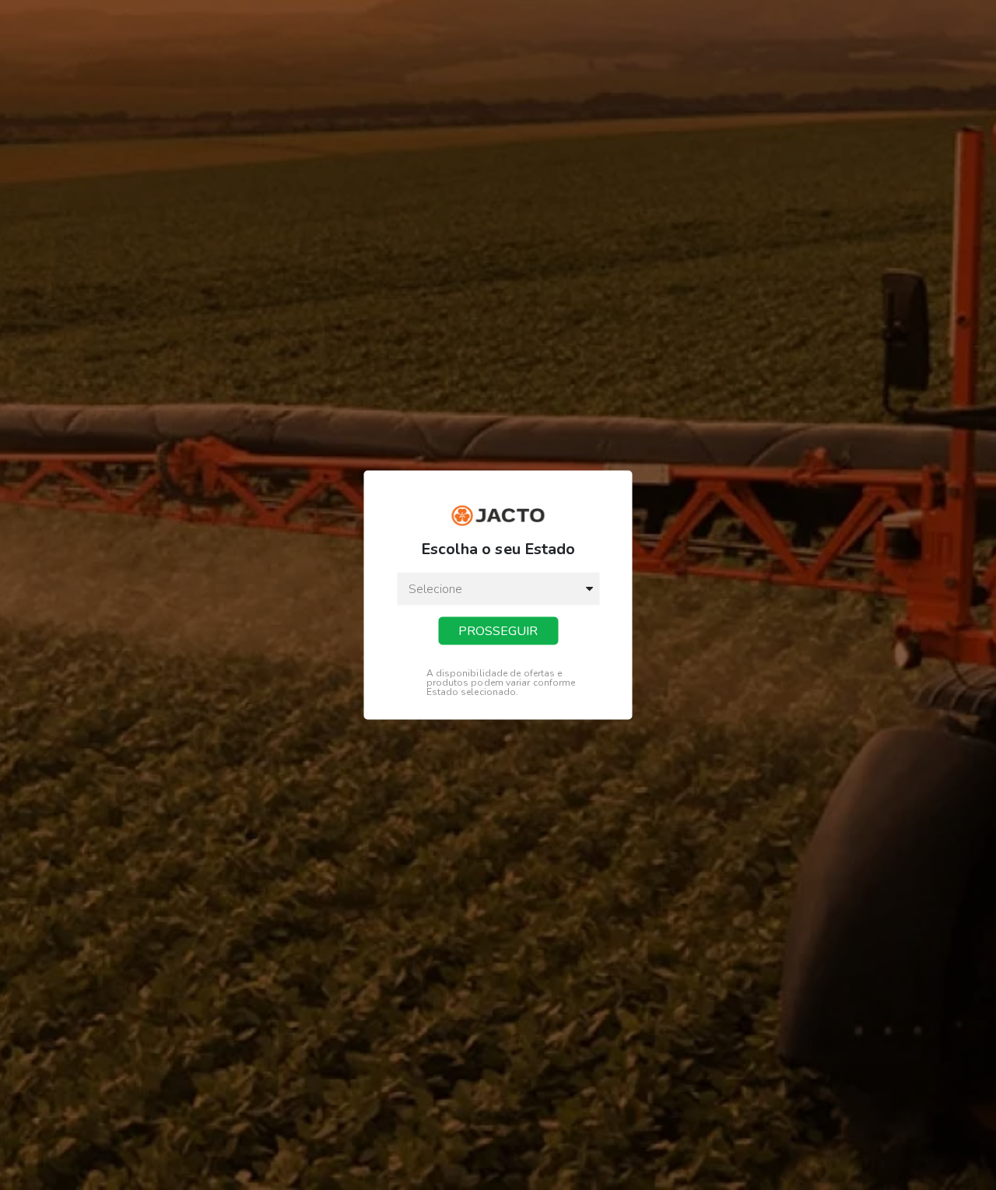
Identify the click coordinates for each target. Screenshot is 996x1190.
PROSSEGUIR (498, 631)
